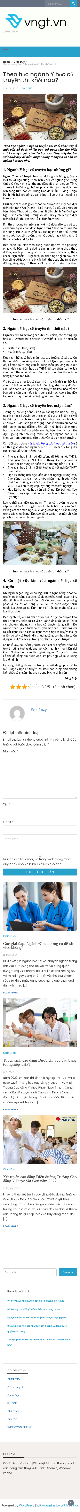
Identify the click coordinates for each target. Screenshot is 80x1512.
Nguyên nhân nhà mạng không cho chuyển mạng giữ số (36, 1317)
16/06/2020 (12, 88)
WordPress (26, 1505)
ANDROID (13, 1379)
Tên (6, 804)
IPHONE (12, 1403)
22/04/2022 (12, 1188)
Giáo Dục (27, 88)
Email (8, 822)
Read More (10, 1226)
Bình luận (10, 751)
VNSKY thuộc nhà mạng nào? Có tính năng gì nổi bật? (35, 1300)
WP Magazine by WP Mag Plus (58, 1505)
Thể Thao (14, 1411)
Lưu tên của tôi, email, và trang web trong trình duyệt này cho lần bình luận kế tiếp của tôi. (37, 861)
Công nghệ (15, 1387)
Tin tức (12, 1419)
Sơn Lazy (39, 710)
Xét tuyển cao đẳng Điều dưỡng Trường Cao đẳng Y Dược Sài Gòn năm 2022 (40, 1179)
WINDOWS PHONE (19, 1427)
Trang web (10, 839)
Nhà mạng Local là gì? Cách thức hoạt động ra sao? (34, 1309)
